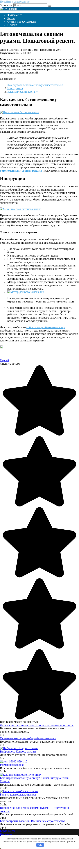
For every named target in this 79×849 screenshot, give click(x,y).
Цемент (12, 24)
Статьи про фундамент (21, 21)
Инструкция (15, 88)
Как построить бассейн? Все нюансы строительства (32, 821)
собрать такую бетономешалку (45, 327)
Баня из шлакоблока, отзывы (18, 794)
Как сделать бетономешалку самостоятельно (35, 85)
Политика (6, 834)
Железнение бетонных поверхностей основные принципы (36, 725)
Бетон (11, 18)
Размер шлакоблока (12, 764)
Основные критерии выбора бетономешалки (28, 738)
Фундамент (14, 15)
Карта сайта (7, 830)
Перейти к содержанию (15, 1)
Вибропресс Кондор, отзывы (18, 751)
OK (40, 844)
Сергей (4, 360)
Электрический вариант (22, 91)
